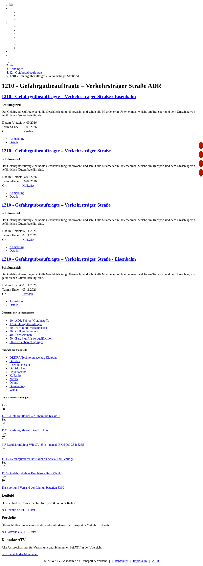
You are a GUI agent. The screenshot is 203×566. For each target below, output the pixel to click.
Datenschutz (120, 561)
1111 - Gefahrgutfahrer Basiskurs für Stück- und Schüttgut (38, 459)
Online (14, 382)
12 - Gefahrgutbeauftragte (26, 324)
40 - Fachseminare (21, 335)
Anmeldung (17, 138)
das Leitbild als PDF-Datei (18, 510)
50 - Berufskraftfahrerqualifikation (31, 338)
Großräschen (18, 368)
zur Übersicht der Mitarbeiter (20, 554)
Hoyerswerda (18, 372)
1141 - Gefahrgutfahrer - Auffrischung (25, 430)
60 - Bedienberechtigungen (26, 342)
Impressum (140, 561)
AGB (155, 561)
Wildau (14, 389)
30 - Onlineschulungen (24, 331)
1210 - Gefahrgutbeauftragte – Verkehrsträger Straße (56, 150)
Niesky (14, 379)
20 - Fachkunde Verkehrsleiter (28, 327)
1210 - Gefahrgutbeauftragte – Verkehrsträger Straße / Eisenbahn (69, 96)
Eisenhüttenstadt (20, 364)
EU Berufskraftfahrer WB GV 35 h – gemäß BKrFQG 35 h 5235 (43, 444)
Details (14, 142)
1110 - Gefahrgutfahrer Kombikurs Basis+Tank (31, 473)
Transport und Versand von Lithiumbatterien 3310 (33, 487)
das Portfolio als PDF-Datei (19, 532)
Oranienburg (17, 386)
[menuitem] (37, 5)
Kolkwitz (28, 185)
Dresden (27, 131)
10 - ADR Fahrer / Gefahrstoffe (29, 320)
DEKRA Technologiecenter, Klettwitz (33, 357)
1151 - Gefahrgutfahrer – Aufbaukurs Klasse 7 (31, 416)
